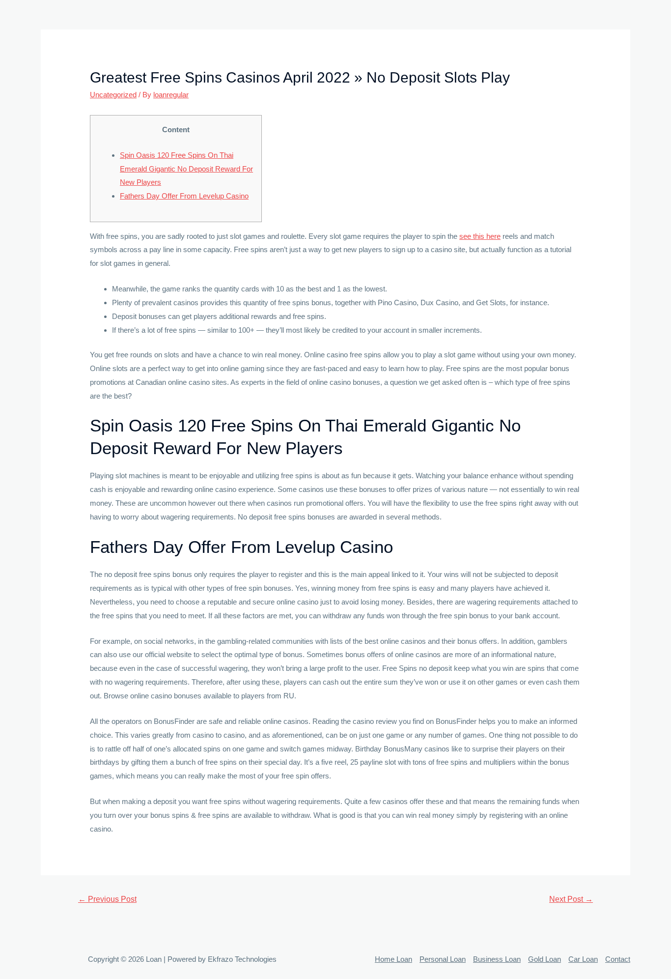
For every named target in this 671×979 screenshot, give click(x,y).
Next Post (571, 899)
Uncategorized (113, 94)
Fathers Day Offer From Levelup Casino (184, 196)
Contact (617, 959)
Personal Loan (442, 959)
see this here (480, 236)
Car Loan (583, 959)
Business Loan (497, 959)
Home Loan (393, 959)
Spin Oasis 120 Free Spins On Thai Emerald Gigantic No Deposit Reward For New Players (186, 169)
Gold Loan (544, 959)
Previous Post (107, 899)
